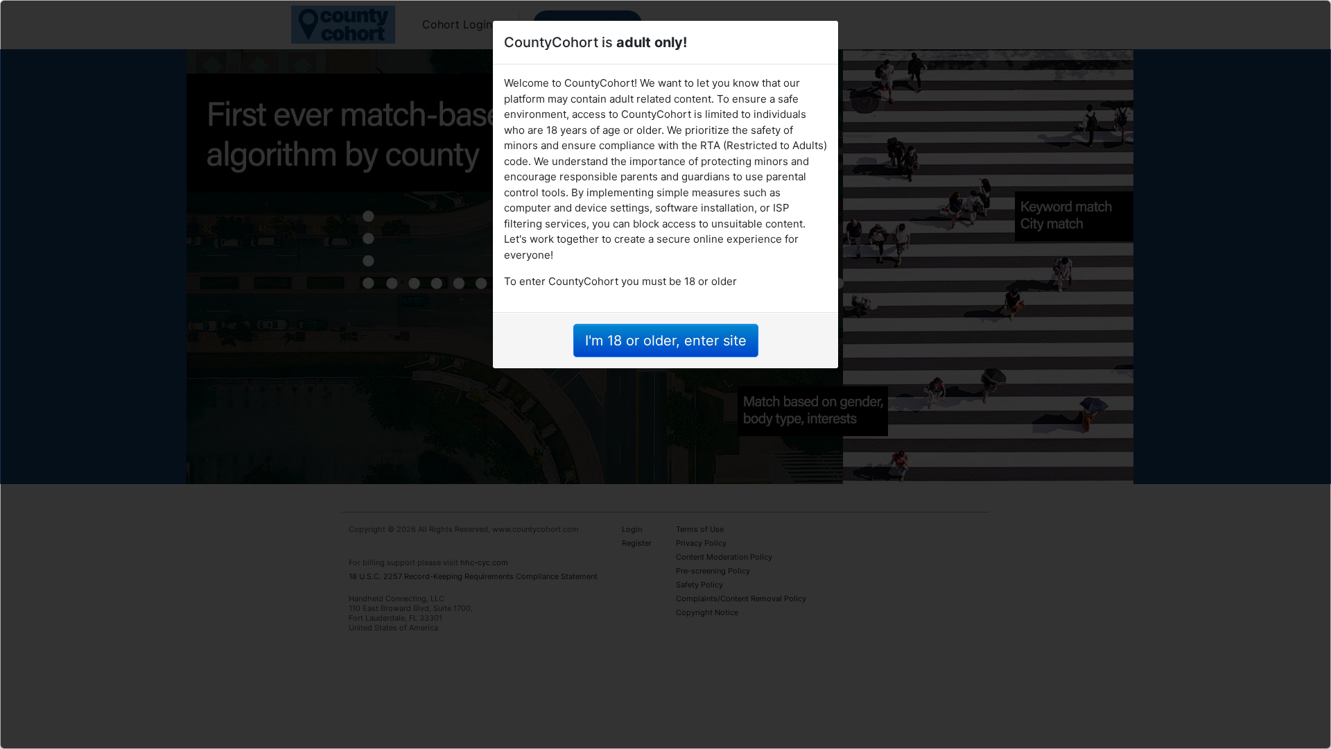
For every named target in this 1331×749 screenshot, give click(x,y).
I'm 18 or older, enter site (666, 340)
